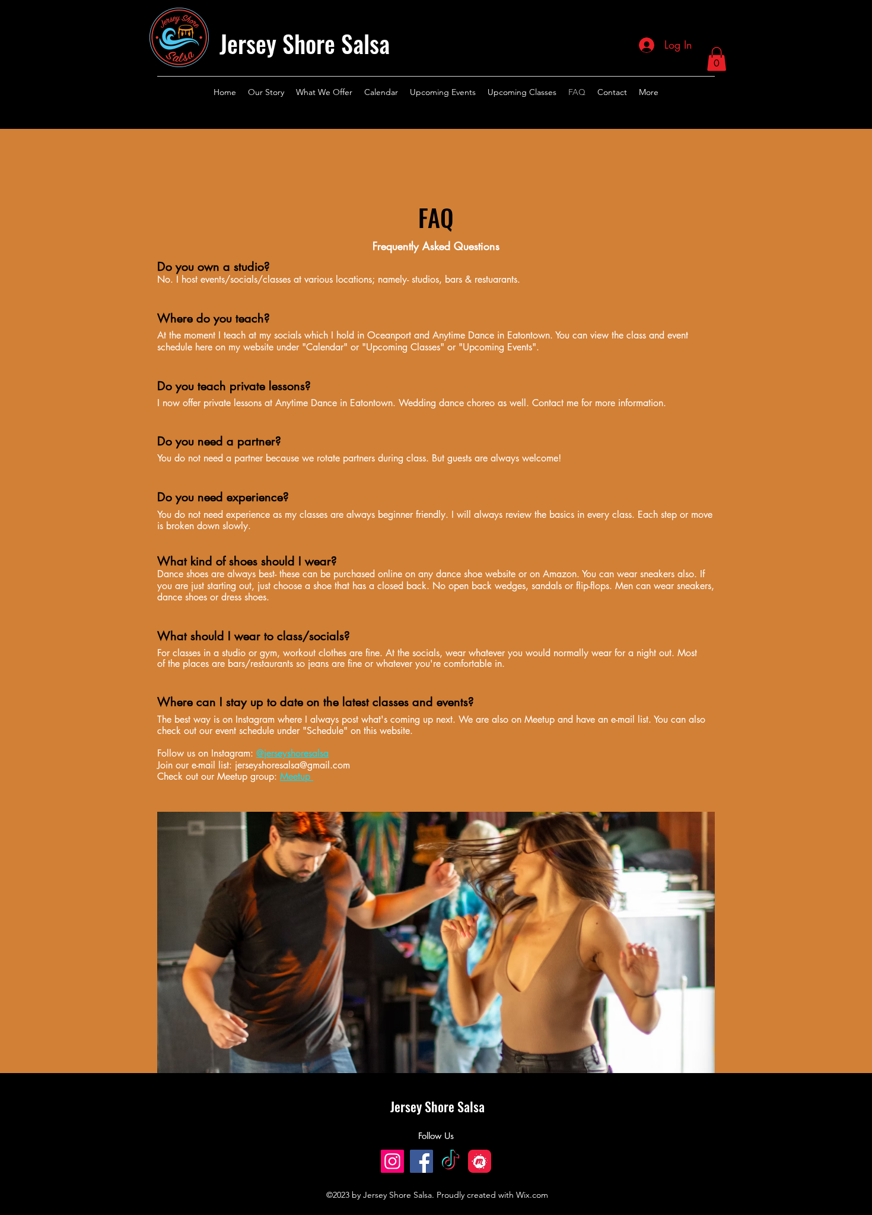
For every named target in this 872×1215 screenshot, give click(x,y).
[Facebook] (421, 1161)
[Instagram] (392, 1161)
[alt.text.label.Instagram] (709, 92)
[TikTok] (450, 1161)
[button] (716, 59)
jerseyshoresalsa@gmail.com (292, 765)
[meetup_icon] (479, 1161)
